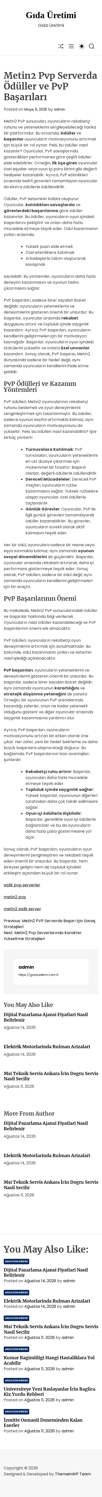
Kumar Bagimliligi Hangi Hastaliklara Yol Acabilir (49, 1360)
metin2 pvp (15, 897)
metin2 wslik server (22, 909)
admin (59, 109)
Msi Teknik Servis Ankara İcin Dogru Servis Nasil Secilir (51, 1076)
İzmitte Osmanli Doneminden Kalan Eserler (43, 1422)
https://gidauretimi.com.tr (38, 975)
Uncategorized (16, 1261)
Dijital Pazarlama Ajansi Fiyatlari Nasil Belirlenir (46, 1017)
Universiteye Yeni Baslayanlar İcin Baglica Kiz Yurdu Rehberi (49, 1391)
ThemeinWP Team (73, 1474)
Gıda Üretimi (51, 15)
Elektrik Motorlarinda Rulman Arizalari (47, 1046)
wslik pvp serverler (22, 885)
